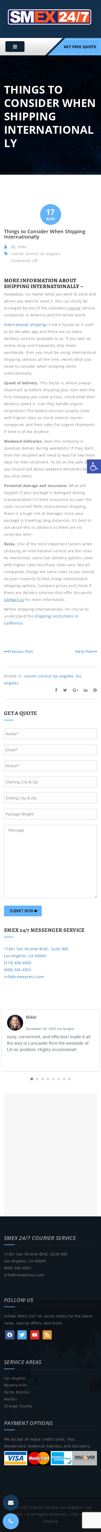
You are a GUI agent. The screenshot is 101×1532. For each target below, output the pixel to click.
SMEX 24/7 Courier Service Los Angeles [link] (45, 1507)
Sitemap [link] (50, 1521)
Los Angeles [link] (15, 1378)
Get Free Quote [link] (80, 46)
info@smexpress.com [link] (24, 976)
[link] (94, 466)
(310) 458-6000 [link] (17, 962)
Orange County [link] (18, 1405)
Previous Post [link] (20, 651)
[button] (31, 1079)
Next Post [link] (84, 651)
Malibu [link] (10, 1398)
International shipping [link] (25, 324)
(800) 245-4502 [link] (17, 969)
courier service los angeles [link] (36, 253)
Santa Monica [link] (16, 1392)
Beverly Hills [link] (15, 1385)
